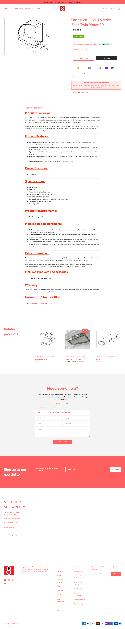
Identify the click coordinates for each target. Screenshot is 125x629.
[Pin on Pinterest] (87, 92)
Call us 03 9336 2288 (62, 403)
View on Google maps (11, 535)
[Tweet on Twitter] (83, 92)
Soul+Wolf (19, 627)
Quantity (76, 50)
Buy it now (106, 58)
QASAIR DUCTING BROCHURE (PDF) (40, 303)
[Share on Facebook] (79, 92)
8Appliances (14, 623)
